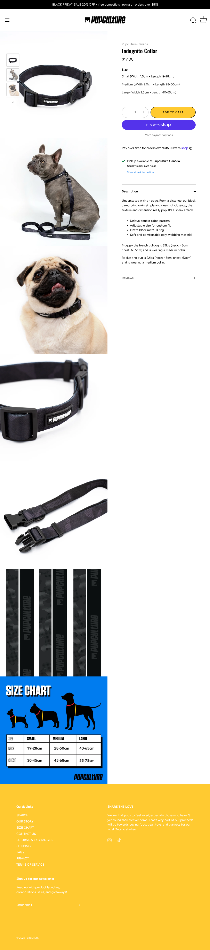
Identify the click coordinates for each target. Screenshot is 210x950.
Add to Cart (173, 112)
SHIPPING (23, 846)
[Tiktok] (119, 840)
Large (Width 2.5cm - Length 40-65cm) (149, 92)
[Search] (193, 20)
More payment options (159, 135)
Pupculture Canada (135, 44)
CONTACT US (26, 834)
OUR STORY (24, 821)
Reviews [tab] (128, 278)
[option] (12, 60)
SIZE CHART (25, 827)
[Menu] (7, 19)
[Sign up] (78, 905)
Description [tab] (130, 191)
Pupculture (32, 937)
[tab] (159, 234)
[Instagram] (109, 840)
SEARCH (22, 815)
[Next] (12, 102)
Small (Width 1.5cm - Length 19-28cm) (148, 76)
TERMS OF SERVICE (30, 864)
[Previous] (12, 47)
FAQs (20, 852)
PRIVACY (22, 858)
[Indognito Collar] (12, 60)
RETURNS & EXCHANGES (34, 840)
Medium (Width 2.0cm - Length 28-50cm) (151, 84)
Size (125, 69)
